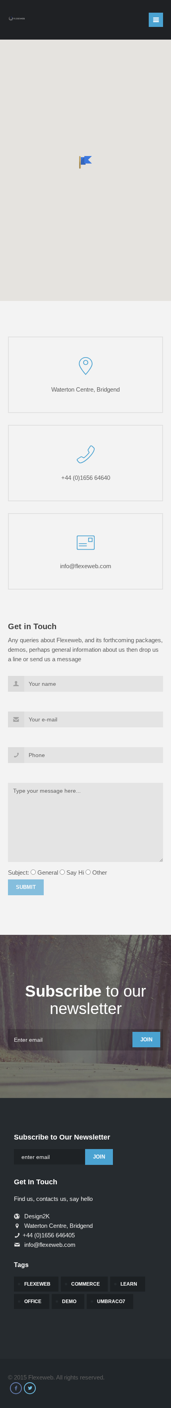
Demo (69, 1301)
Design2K (36, 1216)
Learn (128, 1284)
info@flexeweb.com (85, 566)
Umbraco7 (111, 1301)
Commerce (85, 1284)
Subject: (18, 872)
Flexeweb (37, 1284)
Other (99, 872)
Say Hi (75, 872)
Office (32, 1301)
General (47, 872)
